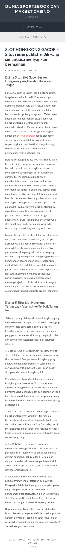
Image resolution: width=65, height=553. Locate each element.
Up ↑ (33, 546)
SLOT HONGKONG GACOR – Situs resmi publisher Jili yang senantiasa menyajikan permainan (32, 57)
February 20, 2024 (15, 70)
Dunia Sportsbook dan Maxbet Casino (32, 9)
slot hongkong (27, 135)
